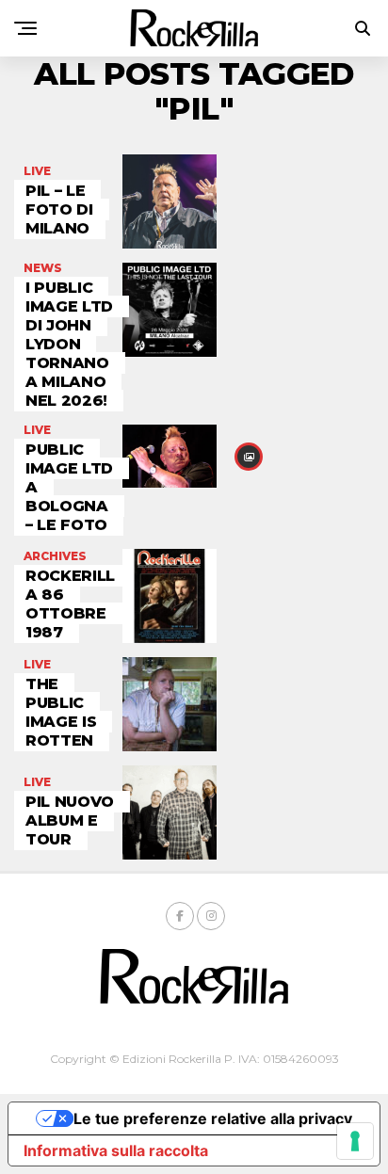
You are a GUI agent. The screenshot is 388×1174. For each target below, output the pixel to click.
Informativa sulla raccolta (116, 1150)
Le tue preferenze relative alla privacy (212, 1118)
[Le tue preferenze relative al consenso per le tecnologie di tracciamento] (355, 1141)
